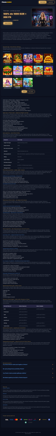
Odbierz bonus (8, 23)
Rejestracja (42, 2)
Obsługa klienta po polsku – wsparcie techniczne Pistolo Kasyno (17, 110)
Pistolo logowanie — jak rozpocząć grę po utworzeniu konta (16, 105)
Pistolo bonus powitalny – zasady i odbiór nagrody (14, 102)
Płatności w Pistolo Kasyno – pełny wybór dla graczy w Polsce (16, 107)
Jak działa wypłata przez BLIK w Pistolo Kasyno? (15, 377)
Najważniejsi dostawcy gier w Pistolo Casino (12, 106)
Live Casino (31, 91)
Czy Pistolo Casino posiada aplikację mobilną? (14, 373)
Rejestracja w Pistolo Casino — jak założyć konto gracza (15, 103)
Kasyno (24, 91)
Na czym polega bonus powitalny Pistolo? (13, 368)
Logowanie (50, 2)
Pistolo (7, 2)
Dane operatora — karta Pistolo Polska (11, 101)
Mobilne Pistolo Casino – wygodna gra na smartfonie (14, 109)
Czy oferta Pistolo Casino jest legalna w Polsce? (15, 364)
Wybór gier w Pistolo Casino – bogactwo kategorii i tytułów (15, 99)
